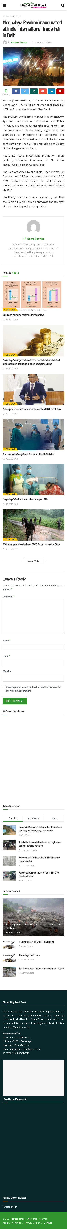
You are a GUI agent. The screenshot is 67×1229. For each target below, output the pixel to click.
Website (7, 671)
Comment (9, 596)
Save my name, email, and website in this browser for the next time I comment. (33, 688)
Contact (48, 1222)
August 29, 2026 (11, 319)
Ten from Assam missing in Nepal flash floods (41, 968)
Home (5, 16)
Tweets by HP (10, 1206)
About (5, 1222)
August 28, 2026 (10, 549)
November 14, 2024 (42, 42)
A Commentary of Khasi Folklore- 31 (36, 941)
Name (7, 640)
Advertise (16, 1222)
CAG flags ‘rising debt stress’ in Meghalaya (23, 314)
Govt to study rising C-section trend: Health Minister (28, 454)
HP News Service (19, 42)
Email (6, 655)
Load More (33, 561)
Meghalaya (15, 16)
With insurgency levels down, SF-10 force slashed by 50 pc (31, 544)
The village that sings (29, 955)
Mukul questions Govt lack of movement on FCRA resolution (32, 409)
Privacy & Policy (32, 1222)
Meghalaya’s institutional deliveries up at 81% (25, 499)
